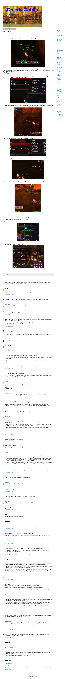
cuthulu (6, 339)
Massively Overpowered (59, 77)
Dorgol (6, 532)
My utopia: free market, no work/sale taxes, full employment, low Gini (60, 34)
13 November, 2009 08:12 (9, 307)
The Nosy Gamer (59, 71)
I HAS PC (58, 104)
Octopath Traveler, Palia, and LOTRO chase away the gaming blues (59, 68)
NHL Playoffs (59, 105)
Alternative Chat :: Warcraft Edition (60, 114)
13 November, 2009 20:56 (9, 594)
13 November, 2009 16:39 (9, 491)
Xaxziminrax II (7, 329)
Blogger (37, 676)
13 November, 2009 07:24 (9, 285)
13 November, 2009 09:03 (9, 350)
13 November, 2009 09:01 (9, 335)
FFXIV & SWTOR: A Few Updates (60, 103)
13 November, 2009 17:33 (9, 543)
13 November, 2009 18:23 (9, 573)
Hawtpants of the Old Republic (59, 97)
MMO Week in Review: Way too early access (59, 79)
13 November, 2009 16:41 (9, 497)
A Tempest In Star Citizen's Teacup (59, 72)
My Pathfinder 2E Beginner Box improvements (59, 108)
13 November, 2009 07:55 (9, 300)
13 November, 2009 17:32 (9, 528)
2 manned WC (8, 33)
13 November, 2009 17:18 (9, 509)
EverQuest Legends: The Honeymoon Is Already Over (60, 87)
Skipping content (59, 83)
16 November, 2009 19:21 (9, 638)
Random (7, 275)
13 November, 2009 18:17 (9, 556)
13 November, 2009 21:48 (9, 617)
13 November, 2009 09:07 (9, 368)
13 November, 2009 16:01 (9, 449)
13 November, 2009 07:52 (9, 294)
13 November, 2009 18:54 (9, 579)
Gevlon (6, 298)
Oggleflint (28, 38)
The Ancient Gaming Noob (59, 58)
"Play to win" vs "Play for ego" (59, 40)
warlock (48, 33)
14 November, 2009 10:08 (9, 629)
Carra (6, 482)
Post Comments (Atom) (10, 669)
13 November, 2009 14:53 (9, 434)
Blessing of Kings (59, 111)
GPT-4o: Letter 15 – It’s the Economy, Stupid (60, 94)
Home (28, 667)
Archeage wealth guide (59, 46)
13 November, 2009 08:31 (9, 314)
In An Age (58, 74)
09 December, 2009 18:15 (9, 663)
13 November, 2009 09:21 (9, 389)
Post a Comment (6, 665)
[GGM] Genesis (59, 75)
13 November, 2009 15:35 (9, 440)
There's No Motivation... (59, 64)
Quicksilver (6, 416)
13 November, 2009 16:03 (9, 472)
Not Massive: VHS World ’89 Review (59, 91)
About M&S (58, 36)
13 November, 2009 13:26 (9, 406)
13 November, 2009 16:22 (9, 478)
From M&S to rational (60, 38)
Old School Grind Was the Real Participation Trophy (60, 119)
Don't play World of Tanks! (60, 51)
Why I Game (59, 92)
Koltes (35, 35)
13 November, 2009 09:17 (9, 378)
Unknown (6, 304)
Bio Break (58, 65)
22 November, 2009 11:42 (9, 656)
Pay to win (58, 41)
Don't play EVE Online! (59, 49)
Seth (5, 310)
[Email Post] (7, 274)
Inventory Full (59, 62)
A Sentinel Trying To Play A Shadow (60, 99)
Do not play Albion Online (59, 53)
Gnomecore (58, 101)
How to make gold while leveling (10, 661)
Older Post (51, 667)
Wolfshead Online (59, 85)
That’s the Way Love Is (60, 116)
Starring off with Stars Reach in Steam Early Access (60, 60)
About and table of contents (59, 31)
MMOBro (58, 117)
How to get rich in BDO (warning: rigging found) (59, 43)
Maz (5, 632)
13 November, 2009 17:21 (9, 518)
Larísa (6, 381)
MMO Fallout (59, 89)
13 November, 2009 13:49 (9, 413)
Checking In (58, 112)
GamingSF (58, 107)
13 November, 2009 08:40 (9, 326)
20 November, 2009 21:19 (9, 647)
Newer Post (4, 667)
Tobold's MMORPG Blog (59, 82)
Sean (5, 288)
